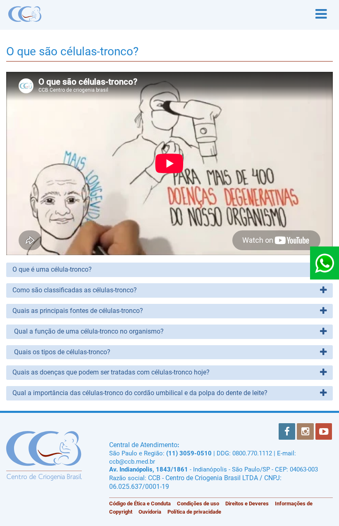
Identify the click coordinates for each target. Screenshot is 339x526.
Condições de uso (198, 503)
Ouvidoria (149, 512)
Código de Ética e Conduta (140, 503)
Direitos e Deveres (247, 503)
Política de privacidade (194, 512)
